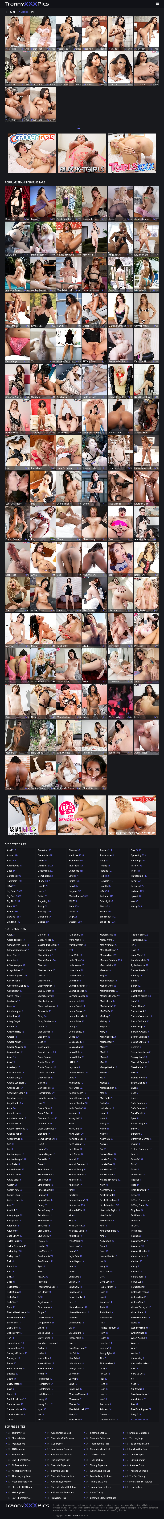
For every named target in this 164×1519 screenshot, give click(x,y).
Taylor (135, 1169)
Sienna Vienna (139, 1077)
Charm (42, 965)
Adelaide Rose (16, 940)
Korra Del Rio (77, 1225)
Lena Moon (75, 1292)
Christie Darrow (46, 1001)
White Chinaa (139, 1333)
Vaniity (136, 1261)
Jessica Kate (76, 1047)
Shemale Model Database (64, 1487)
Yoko (135, 1384)
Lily (72, 1327)
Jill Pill (73, 1062)
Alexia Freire (14, 996)
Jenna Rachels (78, 1016)
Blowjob (14, 916)
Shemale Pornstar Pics (62, 1476)
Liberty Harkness (79, 1312)
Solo (136, 850)
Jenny (73, 1026)
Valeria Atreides (140, 1251)
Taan (134, 1154)
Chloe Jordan (46, 991)
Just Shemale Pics (21, 1498)
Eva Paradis (45, 1256)
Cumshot (45, 865)
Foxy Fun (44, 1282)
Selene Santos (140, 1042)
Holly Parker (45, 1389)
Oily (102, 1276)
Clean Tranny (96, 1492)
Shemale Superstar (61, 1465)
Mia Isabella (108, 1006)
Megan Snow (108, 985)
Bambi (12, 1266)
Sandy (135, 985)
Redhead (106, 896)
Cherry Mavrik (46, 985)
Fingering (45, 901)
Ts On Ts (137, 886)
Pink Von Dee (107, 1363)
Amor (11, 1057)
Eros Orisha (45, 1230)
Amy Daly (13, 1067)
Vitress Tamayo (141, 1307)
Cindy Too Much (47, 1021)
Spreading (138, 855)
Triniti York (137, 1220)
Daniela (42, 1082)
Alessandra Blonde (18, 985)
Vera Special (138, 1287)
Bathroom (14, 881)
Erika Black (45, 1215)
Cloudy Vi (44, 1037)
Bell (10, 1276)
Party (104, 860)
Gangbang (44, 916)
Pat (103, 1322)
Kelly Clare (76, 1149)
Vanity (135, 1266)
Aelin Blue (13, 955)
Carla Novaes (15, 1404)
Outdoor (75, 922)
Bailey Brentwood (17, 1246)
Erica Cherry (45, 1210)
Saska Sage (138, 1026)
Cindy (42, 1016)
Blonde (12, 911)
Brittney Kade (15, 1348)
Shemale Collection (100, 1438)
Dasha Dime (45, 1108)
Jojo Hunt (74, 1067)
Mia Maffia (107, 1011)
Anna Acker (14, 1113)
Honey (42, 1399)
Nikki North (107, 1215)
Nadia (104, 1103)
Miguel (105, 1026)
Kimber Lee (77, 1205)
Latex (73, 876)
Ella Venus (44, 1179)
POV (104, 891)
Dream (43, 1149)
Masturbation (78, 896)
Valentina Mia (139, 1241)
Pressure (105, 1404)
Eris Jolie (44, 1225)
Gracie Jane (45, 1333)
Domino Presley (47, 1139)
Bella (11, 1282)
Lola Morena (77, 1363)
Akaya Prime (15, 970)
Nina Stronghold (109, 1230)
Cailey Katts (14, 1384)
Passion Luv (107, 1317)
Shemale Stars (136, 1465)
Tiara (135, 1185)
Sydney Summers (141, 1149)
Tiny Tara (137, 1210)
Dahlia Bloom (46, 1062)
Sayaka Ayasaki (140, 1031)
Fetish (42, 896)
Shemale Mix (18, 1438)
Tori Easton (138, 1215)
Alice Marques (15, 1011)
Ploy (103, 1379)
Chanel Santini (47, 960)
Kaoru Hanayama (79, 1098)
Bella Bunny (14, 1292)
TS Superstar (18, 1449)
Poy (103, 1399)
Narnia (104, 1144)
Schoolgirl (106, 901)
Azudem (12, 1230)
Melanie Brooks (109, 991)
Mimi (104, 1047)
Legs (73, 886)
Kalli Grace (75, 1088)
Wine (135, 1343)
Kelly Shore (76, 1154)
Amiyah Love (15, 1052)
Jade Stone (76, 960)
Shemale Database (139, 1433)
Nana (103, 1118)
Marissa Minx (108, 965)
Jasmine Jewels (79, 985)
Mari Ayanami (108, 945)
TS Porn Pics (18, 1433)
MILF (73, 901)
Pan (103, 1297)
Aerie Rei (12, 960)
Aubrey (12, 1185)
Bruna (11, 1363)
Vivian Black (138, 1312)
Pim (103, 1358)
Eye (41, 1266)
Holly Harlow (45, 1384)
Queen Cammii (109, 1419)
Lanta (73, 1251)
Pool (104, 876)
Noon (104, 1251)
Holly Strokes (46, 1394)
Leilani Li (75, 1282)
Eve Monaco (45, 1261)
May (103, 975)
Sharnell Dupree (140, 1062)
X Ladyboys (57, 1443)
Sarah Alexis (139, 1006)
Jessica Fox (76, 1042)
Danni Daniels (46, 1093)
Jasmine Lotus (78, 991)
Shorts (105, 906)
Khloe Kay (75, 1185)
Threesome (139, 876)
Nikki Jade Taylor (110, 1210)
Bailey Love (13, 1256)
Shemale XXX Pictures (62, 1438)
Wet (134, 901)
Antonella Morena (17, 1128)
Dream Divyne (46, 1154)
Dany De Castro (47, 1098)
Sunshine (136, 1134)
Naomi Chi (106, 1139)
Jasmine (75, 980)
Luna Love (75, 1389)
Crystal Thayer (47, 1052)
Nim (103, 1225)
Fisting (43, 906)
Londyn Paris (76, 1368)
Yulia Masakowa (140, 1394)
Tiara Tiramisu (140, 1190)
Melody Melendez (110, 996)
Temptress (138, 1174)
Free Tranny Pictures (61, 1449)
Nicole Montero (109, 1205)
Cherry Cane (45, 980)
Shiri (135, 1072)
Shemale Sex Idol (60, 1471)
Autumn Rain (15, 1200)
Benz (11, 1307)
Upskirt (136, 896)
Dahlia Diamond (47, 1072)
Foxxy (43, 1276)
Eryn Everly (44, 1236)
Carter (11, 1419)
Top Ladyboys (136, 1438)
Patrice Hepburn (109, 1327)
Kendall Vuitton (77, 1174)
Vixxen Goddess (140, 1317)
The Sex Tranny (137, 1476)
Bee (10, 1271)
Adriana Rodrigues (18, 950)
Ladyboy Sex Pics (138, 1449)
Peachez (106, 1343)
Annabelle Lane (16, 1118)
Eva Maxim (45, 1251)
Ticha (135, 1195)
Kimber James (78, 1200)
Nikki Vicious (107, 1220)
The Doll (136, 1179)
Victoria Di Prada (141, 1292)
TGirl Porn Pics (97, 1454)
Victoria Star (138, 1302)
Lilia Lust (75, 1317)
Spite (135, 1118)
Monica (104, 1082)
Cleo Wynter (45, 1031)
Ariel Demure (15, 1139)
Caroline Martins (16, 1414)
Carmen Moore (17, 1409)
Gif (40, 1297)
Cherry (43, 975)
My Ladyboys (18, 1492)
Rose (135, 950)
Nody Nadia (107, 1241)
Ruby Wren (138, 955)
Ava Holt (13, 1210)
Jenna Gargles (78, 1011)
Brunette (44, 850)
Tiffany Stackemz (141, 1200)
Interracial (76, 865)
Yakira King (137, 1358)
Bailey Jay (14, 1251)
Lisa (72, 1343)
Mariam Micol (108, 955)
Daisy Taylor (45, 1077)
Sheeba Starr (139, 1067)
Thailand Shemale (138, 1471)
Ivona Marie (76, 940)
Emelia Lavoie (46, 1190)
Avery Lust (14, 1220)
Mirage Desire (108, 1067)
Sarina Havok (138, 1011)
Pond (104, 1384)
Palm (104, 1292)
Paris (104, 1307)
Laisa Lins (75, 1246)
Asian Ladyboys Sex (100, 1471)
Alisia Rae (13, 1016)
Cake (10, 1389)
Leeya (73, 1271)
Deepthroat (45, 870)
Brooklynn (13, 1358)
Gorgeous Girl (46, 1322)
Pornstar (106, 881)
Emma (43, 1195)
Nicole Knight (107, 1195)
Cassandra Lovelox (48, 945)
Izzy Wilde (75, 955)
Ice (41, 1414)
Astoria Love (14, 1174)
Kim (72, 1190)
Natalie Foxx (107, 1164)
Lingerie (75, 891)
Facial (43, 886)
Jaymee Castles (78, 996)
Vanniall (136, 1271)
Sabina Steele (139, 970)
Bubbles (12, 1373)
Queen (105, 1414)
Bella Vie (12, 1302)
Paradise (106, 1302)
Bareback (14, 876)
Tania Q (137, 1159)
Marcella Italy (108, 934)
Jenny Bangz (77, 1031)
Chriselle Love (46, 996)
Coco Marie (44, 1047)
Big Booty (14, 891)
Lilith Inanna (76, 1322)
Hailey (42, 1353)
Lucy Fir (73, 1379)
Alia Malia (13, 1001)
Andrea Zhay (14, 1077)
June (72, 1077)
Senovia (136, 1047)
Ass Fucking (14, 865)
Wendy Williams (140, 1327)
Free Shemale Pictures (140, 1481)
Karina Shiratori (78, 1103)
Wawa (135, 1322)
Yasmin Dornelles (141, 1363)
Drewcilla (44, 1159)
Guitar (42, 1348)
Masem (105, 970)
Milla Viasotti (108, 1037)
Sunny (135, 1128)
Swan (135, 1144)
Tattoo (136, 865)
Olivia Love (107, 1282)
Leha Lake (75, 1276)
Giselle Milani (45, 1317)
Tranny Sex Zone (98, 1481)
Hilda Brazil (45, 1379)
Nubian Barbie (108, 1256)
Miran (104, 1072)
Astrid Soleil (14, 1179)
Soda (134, 1093)
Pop (103, 1394)
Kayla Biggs (76, 1134)
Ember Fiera (45, 1185)
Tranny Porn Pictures (100, 1487)
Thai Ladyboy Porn (21, 1476)
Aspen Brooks (15, 1169)
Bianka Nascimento (18, 1312)
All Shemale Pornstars (62, 1492)
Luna (73, 1384)
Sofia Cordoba (139, 1103)
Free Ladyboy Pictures (101, 1476)
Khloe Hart (75, 1179)
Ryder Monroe (139, 965)
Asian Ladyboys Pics (61, 1481)
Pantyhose (107, 855)
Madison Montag (78, 1394)
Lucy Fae (74, 1373)
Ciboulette (44, 1011)
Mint (103, 1062)
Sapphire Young (141, 996)
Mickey (105, 1021)
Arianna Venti (15, 1134)
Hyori (42, 1409)
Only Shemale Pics (21, 1460)
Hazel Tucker (45, 1368)
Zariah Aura (138, 1399)
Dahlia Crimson (47, 1067)
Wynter (135, 1353)
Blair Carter (14, 1327)
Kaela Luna (76, 1082)
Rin (133, 945)
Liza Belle (74, 1358)
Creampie (45, 855)
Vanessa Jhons (139, 1256)
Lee (72, 1266)
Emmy (43, 1205)
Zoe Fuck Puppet (141, 1409)
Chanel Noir (45, 955)
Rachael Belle (139, 934)
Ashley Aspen (15, 1154)
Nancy (104, 1123)
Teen (135, 870)
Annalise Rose (15, 1123)
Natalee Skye (108, 1154)
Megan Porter (108, 980)
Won (134, 1348)
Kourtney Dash (78, 1230)
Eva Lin (43, 1246)
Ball (10, 1261)
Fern (41, 1271)
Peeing (105, 865)
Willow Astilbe (139, 1338)
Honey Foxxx (46, 1404)
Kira (72, 1215)
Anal (11, 850)
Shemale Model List (100, 1449)
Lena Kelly (75, 1287)
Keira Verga (77, 1144)
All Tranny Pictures (21, 1471)
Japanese (76, 870)
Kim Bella (74, 1195)
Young (136, 906)
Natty (104, 1185)
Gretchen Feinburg (48, 1343)
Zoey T (136, 1414)
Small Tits (108, 922)
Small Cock (107, 916)
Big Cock (14, 896)
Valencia (136, 1236)
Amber (12, 1037)
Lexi (72, 1302)
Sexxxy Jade (139, 1057)
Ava (10, 1205)
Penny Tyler (107, 1353)
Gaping (43, 922)
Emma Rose (45, 1200)
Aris (10, 1149)
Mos (103, 1093)
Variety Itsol (138, 1276)
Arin (10, 1144)
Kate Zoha (75, 1128)
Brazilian (13, 922)
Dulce (42, 1164)
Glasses (74, 850)
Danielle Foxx (46, 1088)
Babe (12, 870)
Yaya (134, 1368)
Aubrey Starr (15, 1195)
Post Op (105, 886)
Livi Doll (74, 1353)
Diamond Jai (45, 1123)
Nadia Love (107, 1108)
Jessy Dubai (76, 1057)
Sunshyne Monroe (141, 1139)
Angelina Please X (17, 1093)
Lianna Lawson (78, 1307)
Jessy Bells (75, 1052)
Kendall (74, 1159)
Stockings (138, 860)
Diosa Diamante (47, 1128)
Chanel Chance (47, 950)
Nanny (104, 1128)
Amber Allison (15, 1042)
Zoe (134, 1404)
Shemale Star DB (98, 1433)
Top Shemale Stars (139, 1443)
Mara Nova (75, 1419)
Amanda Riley (15, 1031)
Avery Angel (14, 1215)
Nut (103, 1261)
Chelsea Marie (46, 970)
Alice (11, 1006)
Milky (103, 1031)
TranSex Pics (18, 1454)
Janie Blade (76, 975)
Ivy (71, 950)
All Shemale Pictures (61, 1454)
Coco (42, 1042)
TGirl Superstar (137, 1460)
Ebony (44, 881)
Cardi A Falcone (16, 1399)
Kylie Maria (76, 1241)
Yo (134, 1379)
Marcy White (107, 940)
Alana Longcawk (17, 975)
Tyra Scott (138, 1230)
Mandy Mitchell (79, 1409)
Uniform (137, 891)
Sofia (134, 1098)
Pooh (104, 1389)
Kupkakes (75, 1236)
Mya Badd (106, 1098)
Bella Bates (14, 1287)
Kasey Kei (75, 1118)
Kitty (73, 1220)
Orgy (73, 916)
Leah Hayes (76, 1261)
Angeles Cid (15, 1088)
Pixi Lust (105, 1373)
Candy (11, 1394)
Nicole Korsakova (109, 1200)
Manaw (74, 1404)
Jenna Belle (76, 1001)
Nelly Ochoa (107, 1190)
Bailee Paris (14, 1241)
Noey (103, 1246)
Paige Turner (108, 1287)
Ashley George (16, 1159)
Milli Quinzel (107, 1042)
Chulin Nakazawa (48, 1006)
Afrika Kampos (16, 965)
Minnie (104, 1057)
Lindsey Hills (76, 1338)
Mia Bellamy (107, 1001)
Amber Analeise (16, 1047)
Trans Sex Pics (58, 1498)
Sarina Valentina (141, 1016)
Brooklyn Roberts (17, 1353)
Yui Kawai (137, 1389)
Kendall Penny (77, 1169)
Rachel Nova (139, 940)
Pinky (104, 1368)
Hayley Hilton (46, 1363)
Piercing (106, 870)
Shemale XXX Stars (22, 1487)
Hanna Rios (44, 1358)
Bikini (12, 906)
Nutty (104, 1266)
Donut (42, 1144)
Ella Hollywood (46, 1174)
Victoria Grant (139, 1297)
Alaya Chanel (14, 980)
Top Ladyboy (96, 1460)
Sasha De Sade (140, 1021)
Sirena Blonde (139, 1082)
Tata (135, 1164)
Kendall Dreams (78, 1164)
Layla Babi (75, 1256)
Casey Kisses (46, 940)
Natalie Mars (108, 1169)
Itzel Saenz (76, 934)
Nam (104, 1113)
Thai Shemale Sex (60, 1460)
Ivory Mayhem (77, 945)
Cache (11, 1379)
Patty (104, 1333)
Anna (11, 1108)
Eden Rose (45, 1169)
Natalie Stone (107, 1174)
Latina (74, 881)
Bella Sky (13, 1297)
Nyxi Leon (106, 1271)
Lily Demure (76, 1333)
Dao (41, 1103)
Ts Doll (135, 1225)
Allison (12, 1026)
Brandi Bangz (15, 1343)
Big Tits (13, 901)
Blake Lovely (15, 1333)
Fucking (44, 911)
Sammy (136, 975)
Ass (11, 860)
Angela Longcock (16, 1082)
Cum (42, 860)
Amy (11, 1062)
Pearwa (105, 1348)
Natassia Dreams (111, 1179)
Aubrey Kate (15, 1190)
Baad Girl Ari (14, 1236)
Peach (104, 1338)
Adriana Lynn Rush (18, 945)
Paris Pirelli (106, 1312)
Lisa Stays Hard (78, 1348)
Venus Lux (137, 1282)
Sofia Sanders (139, 1108)
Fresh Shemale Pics (22, 1481)
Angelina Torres (17, 1098)
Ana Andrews (15, 1072)
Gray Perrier (45, 1338)
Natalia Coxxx (108, 1159)
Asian (12, 855)
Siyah (134, 1088)
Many (73, 1414)
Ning (103, 1236)
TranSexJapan (136, 1454)
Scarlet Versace (140, 1037)
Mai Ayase (75, 1399)
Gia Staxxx (45, 1292)
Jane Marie (76, 970)
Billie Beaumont (16, 1317)
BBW (11, 886)
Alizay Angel (15, 1021)
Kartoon (74, 1113)
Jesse (74, 1037)
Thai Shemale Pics (99, 1443)
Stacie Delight (139, 1123)
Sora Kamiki (138, 1113)
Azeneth (13, 1225)
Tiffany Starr (139, 1205)
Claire (42, 1026)
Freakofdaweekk (48, 1287)
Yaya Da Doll (138, 1373)
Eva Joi (43, 1241)
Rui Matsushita (140, 960)
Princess (106, 1409)
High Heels (76, 860)
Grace (42, 1327)
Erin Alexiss (45, 1220)
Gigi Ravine (45, 1302)
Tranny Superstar (99, 1465)
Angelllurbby (15, 1103)
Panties (106, 850)
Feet (41, 891)
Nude (74, 906)
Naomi (105, 1134)
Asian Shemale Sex (61, 1433)
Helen (42, 1373)
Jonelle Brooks (78, 1072)
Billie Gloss (14, 1322)
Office (73, 911)
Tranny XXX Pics (71, 1516)
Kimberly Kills (77, 1210)
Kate (72, 1123)
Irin (40, 1419)
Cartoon (43, 934)
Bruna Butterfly (16, 1368)
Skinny (106, 911)
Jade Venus (76, 965)
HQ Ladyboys (18, 1443)
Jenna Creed (77, 1006)
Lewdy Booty (77, 1297)
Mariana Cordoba (111, 960)
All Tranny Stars (20, 1465)
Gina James (45, 1307)
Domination (45, 876)
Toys (136, 881)
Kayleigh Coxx (77, 1139)
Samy (135, 980)
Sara (135, 1001)
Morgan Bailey (109, 1088)
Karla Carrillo (77, 1108)
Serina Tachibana (141, 1052)
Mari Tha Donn (109, 950)
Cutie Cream (45, 1057)
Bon (10, 1338)
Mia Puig (105, 1016)
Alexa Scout (14, 991)
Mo (102, 1077)
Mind (104, 1052)
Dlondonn (44, 1134)
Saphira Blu (138, 991)
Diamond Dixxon (47, 1118)
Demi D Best (45, 1113)
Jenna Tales (76, 1021)
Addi (11, 934)
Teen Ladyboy (136, 1487)
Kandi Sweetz (77, 1093)
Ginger (42, 1312)
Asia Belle (13, 1164)
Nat (103, 1149)
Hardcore (76, 855)
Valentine (137, 1246)
